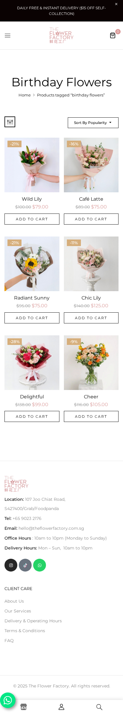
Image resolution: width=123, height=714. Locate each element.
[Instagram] (10, 565)
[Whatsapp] (39, 565)
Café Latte (91, 199)
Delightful (32, 397)
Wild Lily (32, 199)
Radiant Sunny (32, 298)
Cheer (91, 397)
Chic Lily (91, 298)
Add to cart (32, 219)
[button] (113, 35)
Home (25, 95)
